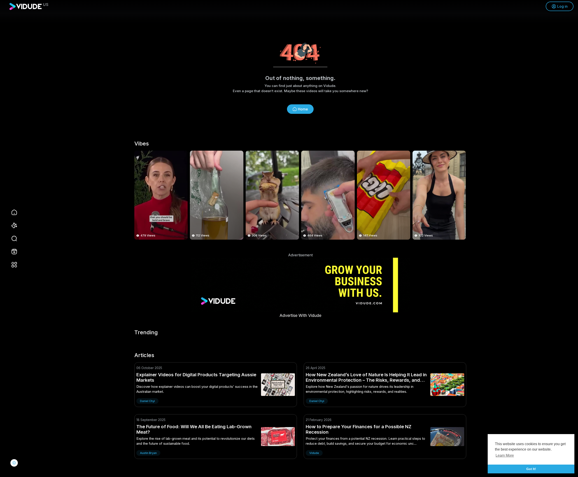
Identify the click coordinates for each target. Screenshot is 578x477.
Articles (144, 355)
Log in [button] (562, 6)
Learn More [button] (505, 455)
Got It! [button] (531, 469)
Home (303, 109)
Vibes (141, 143)
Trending (146, 332)
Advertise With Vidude (300, 315)
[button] (11, 238)
